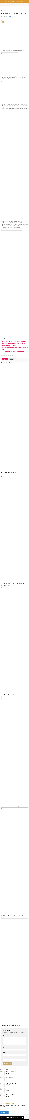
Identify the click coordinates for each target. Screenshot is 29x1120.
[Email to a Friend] (8, 355)
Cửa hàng (12, 1)
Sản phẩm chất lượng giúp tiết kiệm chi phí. (13, 343)
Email (4, 1052)
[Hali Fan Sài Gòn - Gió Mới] (13, 4)
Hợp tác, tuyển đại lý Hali (9, 345)
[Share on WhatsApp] (2, 355)
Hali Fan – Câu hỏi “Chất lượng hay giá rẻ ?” (14, 341)
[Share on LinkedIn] (12, 355)
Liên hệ (16, 1)
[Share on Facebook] (4, 355)
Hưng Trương (17, 16)
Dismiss (14, 1118)
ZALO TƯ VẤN (21, 1)
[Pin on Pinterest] (10, 355)
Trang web (5, 1057)
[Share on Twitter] (6, 355)
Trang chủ (7, 1)
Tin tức (9, 9)
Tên (3, 1047)
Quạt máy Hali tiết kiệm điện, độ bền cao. (13, 351)
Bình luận (5, 1035)
